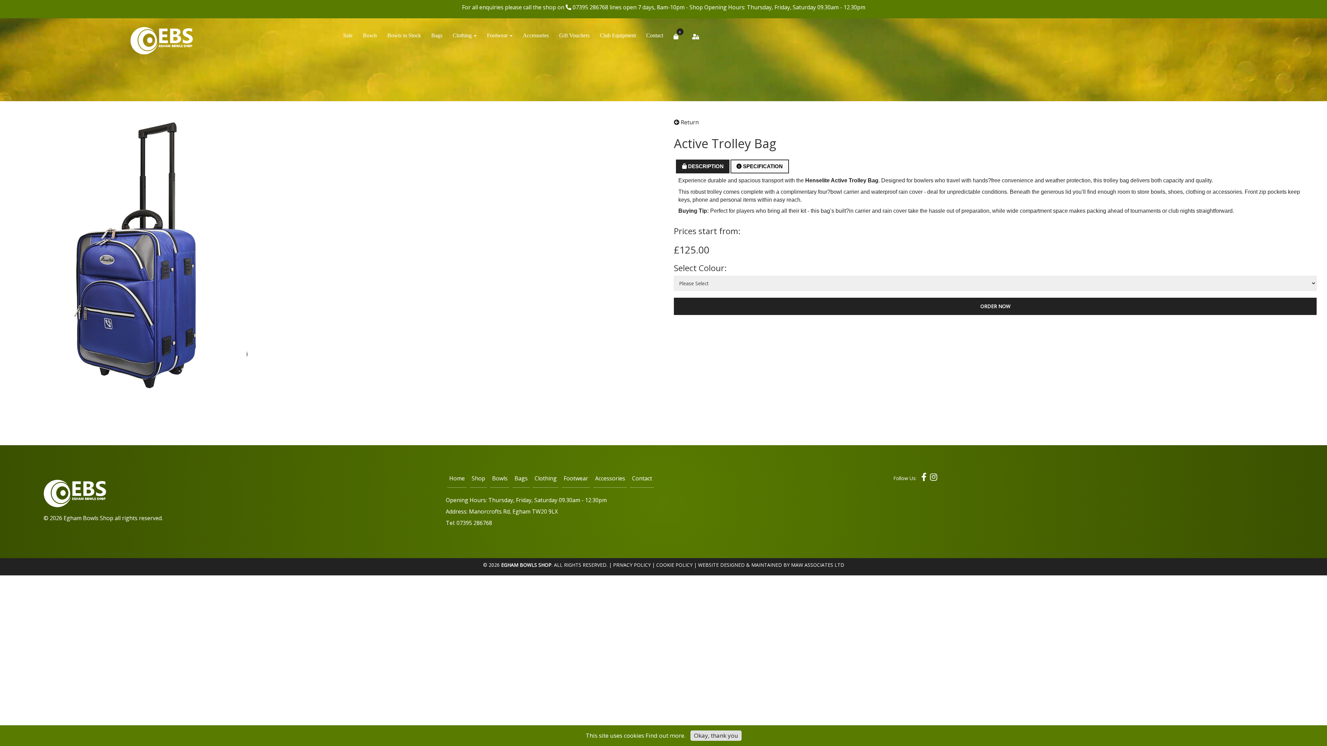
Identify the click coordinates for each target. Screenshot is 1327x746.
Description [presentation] (705, 166)
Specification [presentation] (762, 166)
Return (689, 122)
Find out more (665, 735)
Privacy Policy (632, 565)
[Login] (695, 38)
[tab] (703, 166)
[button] (465, 37)
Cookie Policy (674, 565)
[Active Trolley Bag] (143, 256)
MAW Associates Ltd (817, 565)
